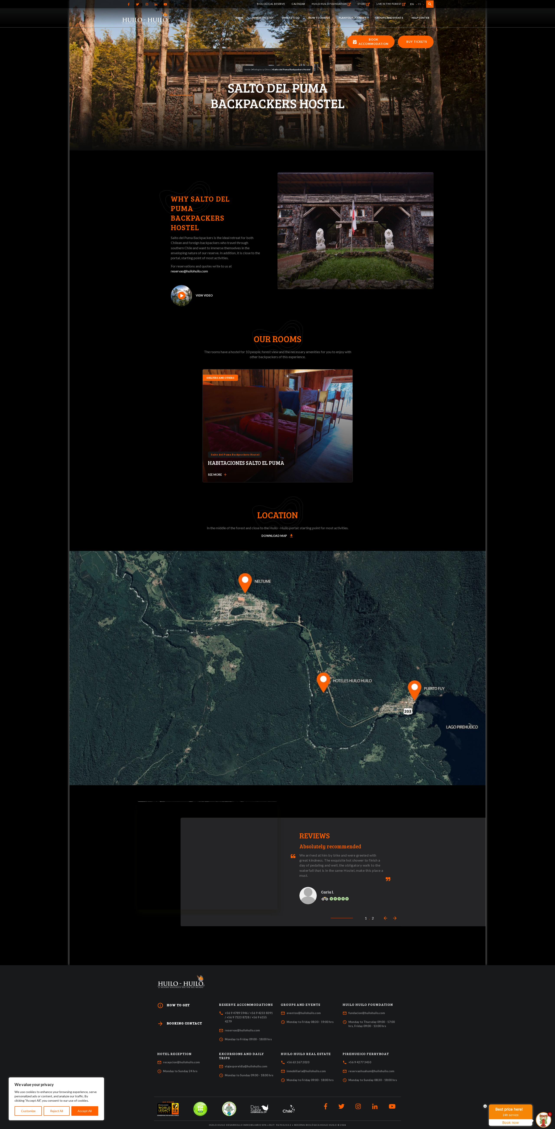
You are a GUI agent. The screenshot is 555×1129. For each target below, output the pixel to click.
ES (419, 4)
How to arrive (319, 17)
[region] (56, 1098)
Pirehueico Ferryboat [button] (366, 1054)
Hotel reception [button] (174, 1054)
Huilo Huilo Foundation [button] (368, 1004)
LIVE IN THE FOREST (389, 3)
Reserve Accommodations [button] (246, 1004)
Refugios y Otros (262, 69)
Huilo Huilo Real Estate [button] (306, 1054)
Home (239, 17)
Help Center (420, 17)
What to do (291, 17)
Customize (28, 1111)
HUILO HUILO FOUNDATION (329, 3)
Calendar (298, 3)
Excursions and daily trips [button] (241, 1056)
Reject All (56, 1111)
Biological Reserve (271, 3)
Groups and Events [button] (300, 1004)
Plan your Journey (352, 17)
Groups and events (389, 17)
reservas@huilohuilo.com (189, 271)
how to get (173, 1005)
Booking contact (179, 1024)
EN (412, 4)
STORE (361, 3)
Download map (277, 536)
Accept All (85, 1111)
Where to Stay (262, 17)
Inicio (248, 69)
